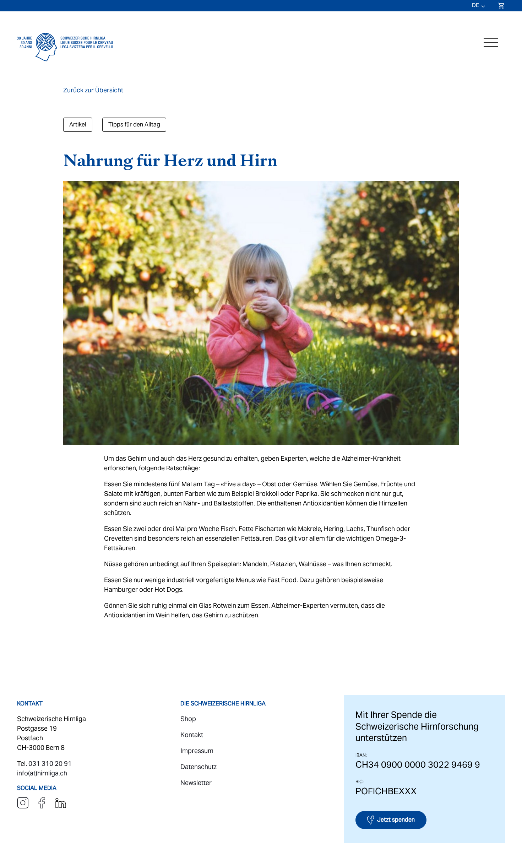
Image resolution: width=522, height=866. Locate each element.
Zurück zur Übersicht (93, 90)
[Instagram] (23, 806)
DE (475, 5)
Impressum (196, 751)
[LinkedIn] (60, 806)
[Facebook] (42, 806)
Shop (188, 719)
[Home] (65, 63)
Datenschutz (198, 767)
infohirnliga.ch (42, 773)
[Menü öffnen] (491, 42)
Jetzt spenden (396, 819)
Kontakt (191, 735)
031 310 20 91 (50, 763)
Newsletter (196, 783)
